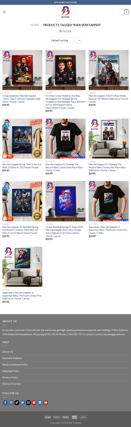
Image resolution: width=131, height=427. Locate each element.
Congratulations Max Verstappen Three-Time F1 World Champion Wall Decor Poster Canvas (21, 98)
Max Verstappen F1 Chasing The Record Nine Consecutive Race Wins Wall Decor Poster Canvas (107, 167)
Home (34, 25)
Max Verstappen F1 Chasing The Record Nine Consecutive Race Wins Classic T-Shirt (64, 167)
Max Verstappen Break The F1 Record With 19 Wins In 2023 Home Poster (21, 166)
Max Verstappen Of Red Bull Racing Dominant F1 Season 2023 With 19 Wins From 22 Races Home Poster (20, 230)
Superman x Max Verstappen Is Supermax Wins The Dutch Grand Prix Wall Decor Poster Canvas (21, 295)
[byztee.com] (65, 12)
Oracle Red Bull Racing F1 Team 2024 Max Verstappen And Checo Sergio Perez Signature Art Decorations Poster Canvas (64, 231)
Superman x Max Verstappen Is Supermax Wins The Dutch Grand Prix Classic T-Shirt (108, 230)
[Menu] (4, 12)
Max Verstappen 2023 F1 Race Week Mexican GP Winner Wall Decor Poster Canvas (109, 98)
